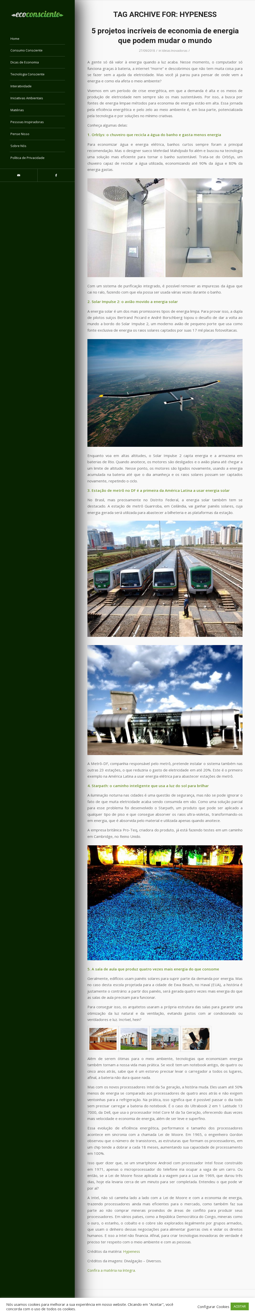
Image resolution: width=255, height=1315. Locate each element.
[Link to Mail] (18, 175)
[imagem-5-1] (134, 1039)
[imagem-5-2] (165, 1039)
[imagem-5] (103, 1039)
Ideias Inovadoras (174, 51)
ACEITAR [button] (240, 1306)
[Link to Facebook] (56, 175)
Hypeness (131, 1251)
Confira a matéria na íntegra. (111, 1270)
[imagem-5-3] (196, 1039)
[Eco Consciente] (37, 14)
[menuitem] (37, 39)
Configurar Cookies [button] (213, 1306)
